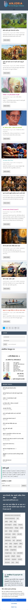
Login (5, 344)
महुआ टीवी (7, 556)
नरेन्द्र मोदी (19, 534)
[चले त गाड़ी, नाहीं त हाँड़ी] (14, 269)
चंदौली (21, 528)
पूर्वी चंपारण (19, 540)
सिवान (17, 562)
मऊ (14, 553)
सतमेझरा (17, 32)
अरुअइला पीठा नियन (8, 160)
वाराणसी (20, 559)
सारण (13, 562)
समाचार (4, 456)
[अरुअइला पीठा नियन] (14, 150)
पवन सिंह (14, 537)
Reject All (14, 607)
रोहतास (18, 556)
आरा (18, 518)
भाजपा (19, 547)
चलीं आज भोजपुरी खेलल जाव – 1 (9, 448)
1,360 (15, 329)
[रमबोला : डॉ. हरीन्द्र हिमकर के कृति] (14, 85)
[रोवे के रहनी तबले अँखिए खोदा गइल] (14, 236)
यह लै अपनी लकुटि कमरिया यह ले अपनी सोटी (14, 193)
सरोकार (23, 129)
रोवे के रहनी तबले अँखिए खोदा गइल (11, 246)
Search (3, 483)
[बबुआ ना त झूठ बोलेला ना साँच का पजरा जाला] (14, 300)
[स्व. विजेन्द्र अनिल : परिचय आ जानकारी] (14, 117)
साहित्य (20, 97)
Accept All (14, 600)
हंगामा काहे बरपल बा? (7, 460)
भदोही (15, 547)
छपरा (6, 531)
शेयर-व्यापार (5, 461)
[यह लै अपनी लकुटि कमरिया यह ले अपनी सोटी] (14, 183)
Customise (14, 603)
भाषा (6, 440)
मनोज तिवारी (19, 553)
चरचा (4, 440)
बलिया (21, 543)
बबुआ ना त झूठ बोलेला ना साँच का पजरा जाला (14, 310)
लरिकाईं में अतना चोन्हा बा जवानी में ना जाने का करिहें (13, 438)
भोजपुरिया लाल (18, 129)
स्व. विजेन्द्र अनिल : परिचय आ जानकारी (12, 127)
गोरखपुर (16, 528)
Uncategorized (19, 162)
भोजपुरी (6, 550)
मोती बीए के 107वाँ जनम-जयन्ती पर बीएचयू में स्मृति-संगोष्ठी (13, 454)
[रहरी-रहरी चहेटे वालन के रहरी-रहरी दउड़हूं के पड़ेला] (14, 52)
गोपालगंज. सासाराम (9, 528)
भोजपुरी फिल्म (13, 550)
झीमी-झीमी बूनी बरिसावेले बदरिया (11, 30)
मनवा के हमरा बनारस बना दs (8, 443)
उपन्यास (9, 474)
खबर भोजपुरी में (8, 525)
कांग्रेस (11, 521)
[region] (14, 598)
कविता (17, 97)
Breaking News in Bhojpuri (12, 515)
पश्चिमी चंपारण (8, 540)
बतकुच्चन (15, 543)
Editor (8, 32)
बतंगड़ (10, 543)
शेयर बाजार (7, 562)
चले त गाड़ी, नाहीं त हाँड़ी (9, 279)
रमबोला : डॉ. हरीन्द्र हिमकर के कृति (11, 95)
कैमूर (15, 521)
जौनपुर (10, 531)
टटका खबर (16, 531)
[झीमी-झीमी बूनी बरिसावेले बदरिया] (14, 20)
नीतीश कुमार (7, 537)
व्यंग (12, 476)
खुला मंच (23, 474)
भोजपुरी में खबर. (8, 553)
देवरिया (14, 534)
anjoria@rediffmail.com (10, 500)
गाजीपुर (14, 525)
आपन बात (4, 474)
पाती (14, 540)
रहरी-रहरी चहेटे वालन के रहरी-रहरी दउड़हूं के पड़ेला (13, 62)
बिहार (6, 547)
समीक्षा (15, 476)
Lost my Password (12, 344)
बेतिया (10, 547)
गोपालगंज (20, 525)
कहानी (17, 312)
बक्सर (6, 543)
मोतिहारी (13, 556)
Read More (7, 40)
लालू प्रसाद (14, 559)
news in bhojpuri (10, 518)
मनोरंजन (4, 445)
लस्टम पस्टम (7, 559)
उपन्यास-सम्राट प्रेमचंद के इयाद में (10, 209)
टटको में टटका (7, 534)
